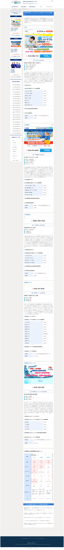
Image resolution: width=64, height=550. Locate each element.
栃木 (20, 544)
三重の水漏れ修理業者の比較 (17, 124)
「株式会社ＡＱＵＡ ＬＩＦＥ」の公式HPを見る (39, 391)
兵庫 (22, 544)
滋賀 (37, 544)
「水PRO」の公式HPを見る (39, 60)
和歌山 (44, 544)
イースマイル (14, 153)
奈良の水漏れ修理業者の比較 (17, 114)
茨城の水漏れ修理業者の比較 (17, 128)
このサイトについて (36, 538)
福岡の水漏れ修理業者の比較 (17, 109)
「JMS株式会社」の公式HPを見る (39, 225)
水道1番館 (14, 151)
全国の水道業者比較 (23, 6)
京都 (31, 544)
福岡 (26, 544)
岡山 (17, 544)
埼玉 (34, 544)
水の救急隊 (41, 457)
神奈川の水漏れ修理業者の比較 (17, 89)
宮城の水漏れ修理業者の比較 (17, 107)
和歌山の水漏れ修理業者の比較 (17, 112)
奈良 (40, 544)
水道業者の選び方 (26, 538)
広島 (19, 544)
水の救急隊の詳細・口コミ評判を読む (47, 150)
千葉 (30, 544)
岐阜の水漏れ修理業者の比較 (17, 126)
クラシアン (14, 144)
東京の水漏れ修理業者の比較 (17, 84)
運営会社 (22, 538)
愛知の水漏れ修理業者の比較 (17, 96)
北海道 (28, 544)
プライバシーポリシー (50, 6)
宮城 (23, 544)
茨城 (42, 544)
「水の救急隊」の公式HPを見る (39, 154)
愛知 (36, 544)
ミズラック (14, 158)
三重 (33, 544)
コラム (41, 6)
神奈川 (49, 544)
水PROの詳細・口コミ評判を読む (47, 56)
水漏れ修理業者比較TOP (15, 6)
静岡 (16, 544)
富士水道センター (15, 149)
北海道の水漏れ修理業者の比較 (17, 119)
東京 (45, 544)
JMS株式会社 (48, 457)
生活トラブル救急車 (15, 160)
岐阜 (25, 544)
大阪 (47, 544)
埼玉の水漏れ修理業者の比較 (17, 94)
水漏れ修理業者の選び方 (32, 6)
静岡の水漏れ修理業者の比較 (17, 105)
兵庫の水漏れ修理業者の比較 (17, 98)
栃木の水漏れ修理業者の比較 (17, 133)
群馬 (39, 544)
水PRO (34, 457)
